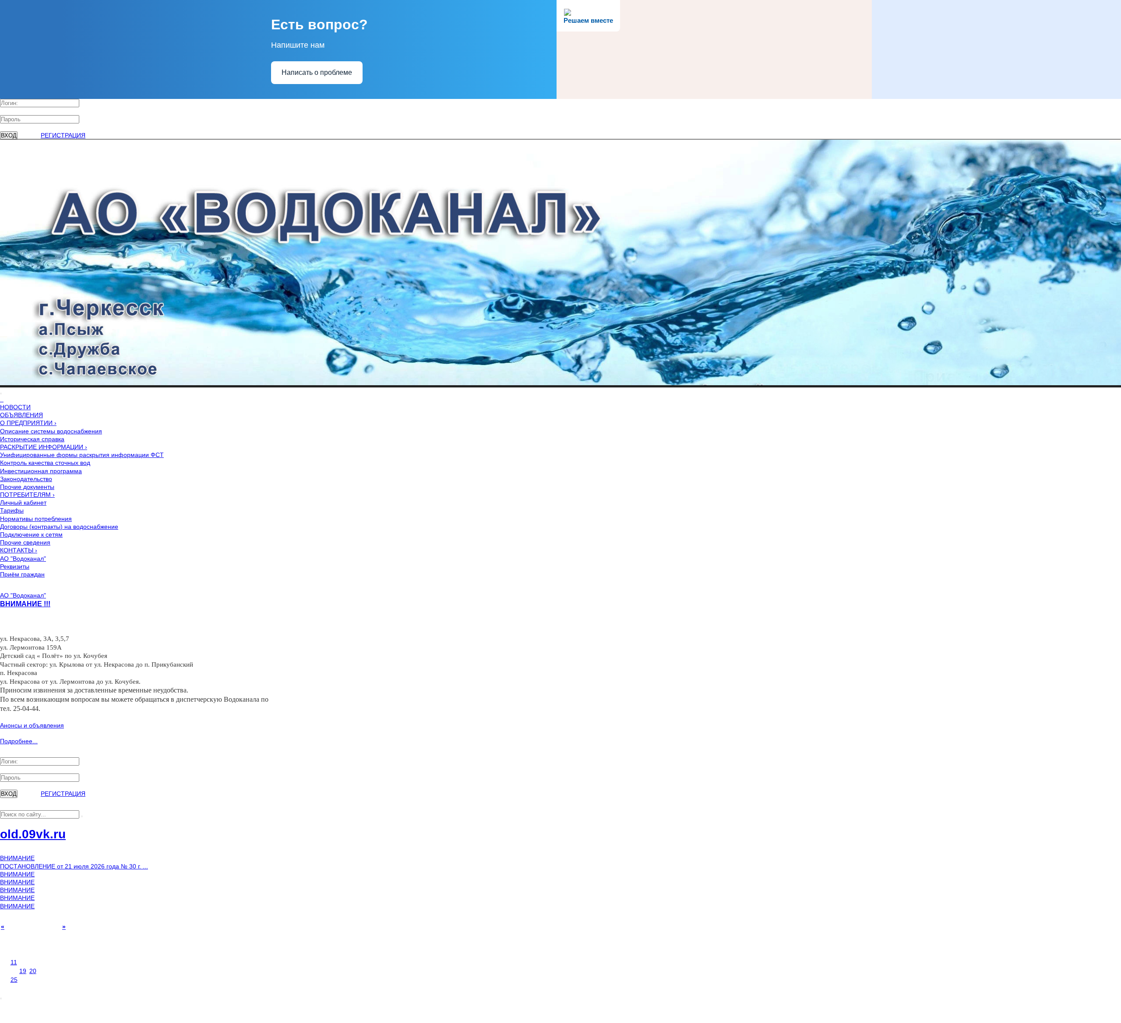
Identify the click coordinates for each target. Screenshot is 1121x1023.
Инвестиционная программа (41, 471)
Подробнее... (19, 741)
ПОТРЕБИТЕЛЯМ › (27, 494)
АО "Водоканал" (23, 558)
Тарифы (12, 510)
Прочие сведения (25, 542)
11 (14, 962)
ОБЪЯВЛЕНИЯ (21, 414)
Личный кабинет (23, 502)
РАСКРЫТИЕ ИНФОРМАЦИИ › (43, 446)
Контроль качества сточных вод (45, 462)
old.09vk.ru (33, 834)
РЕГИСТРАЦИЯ (63, 135)
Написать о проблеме (317, 72)
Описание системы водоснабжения (51, 431)
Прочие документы (27, 486)
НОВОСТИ (15, 407)
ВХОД (9, 135)
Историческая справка (32, 439)
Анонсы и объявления (32, 725)
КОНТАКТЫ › (18, 550)
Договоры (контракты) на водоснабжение (59, 526)
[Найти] (82, 816)
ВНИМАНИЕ (17, 857)
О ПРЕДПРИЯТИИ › (28, 422)
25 (14, 979)
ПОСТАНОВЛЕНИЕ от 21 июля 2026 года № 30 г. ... (74, 866)
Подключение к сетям (31, 534)
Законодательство (26, 478)
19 (22, 970)
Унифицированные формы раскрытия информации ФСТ (82, 454)
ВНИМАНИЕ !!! (25, 604)
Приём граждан (22, 574)
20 (32, 970)
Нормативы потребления (36, 518)
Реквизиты (14, 566)
